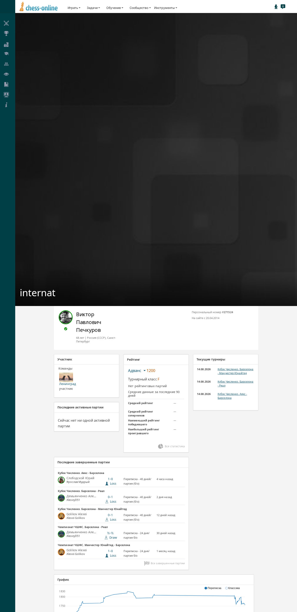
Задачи (92, 8)
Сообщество (139, 8)
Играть (73, 8)
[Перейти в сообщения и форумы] (282, 6)
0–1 (112, 499)
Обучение (113, 8)
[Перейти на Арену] (276, 6)
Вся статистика (175, 446)
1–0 (112, 481)
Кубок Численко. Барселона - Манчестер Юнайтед (236, 371)
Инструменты (164, 8)
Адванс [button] (135, 370)
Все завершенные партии (168, 563)
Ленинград (67, 384)
